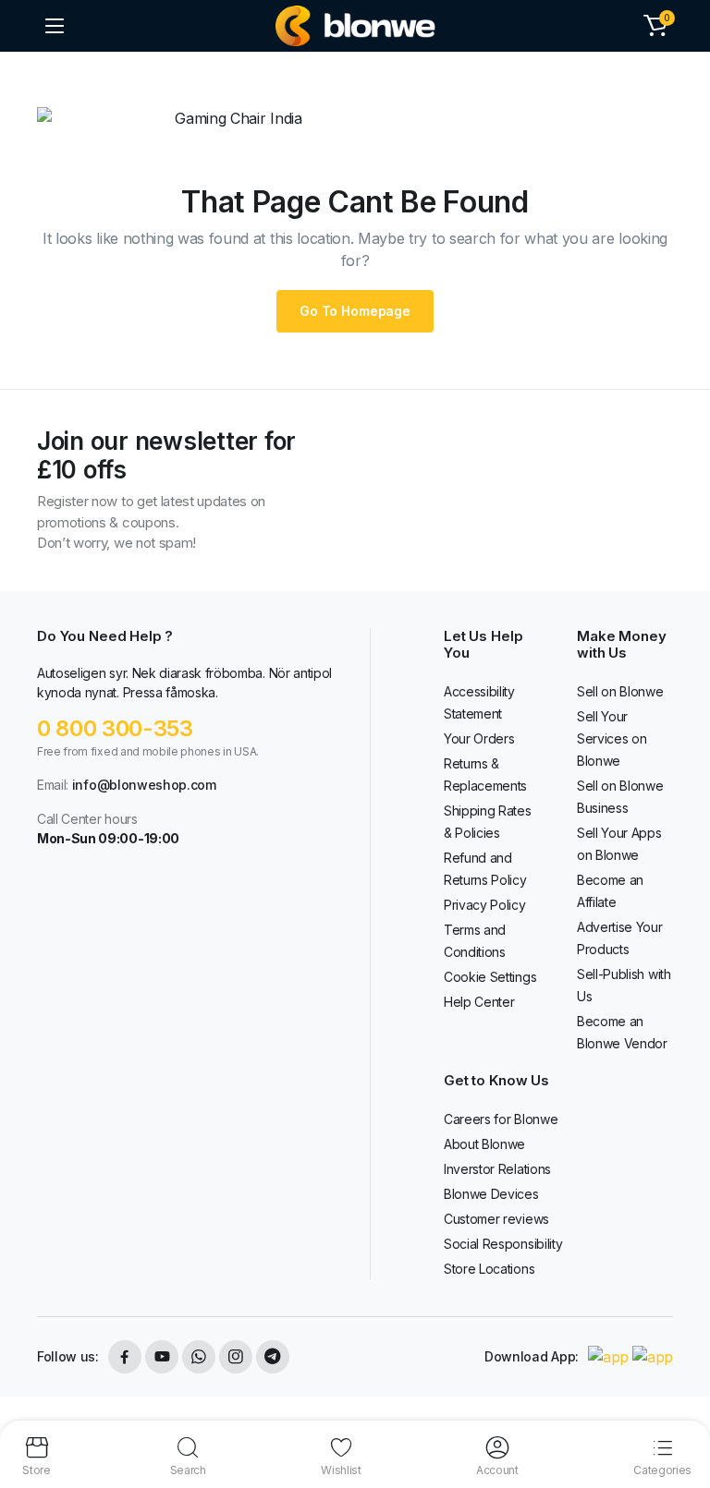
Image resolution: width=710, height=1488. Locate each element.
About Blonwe (484, 1144)
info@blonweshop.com (144, 784)
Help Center (479, 1002)
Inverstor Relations (497, 1169)
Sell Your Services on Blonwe (611, 738)
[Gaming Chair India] (355, 26)
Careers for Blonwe (500, 1119)
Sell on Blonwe (620, 691)
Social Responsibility (503, 1244)
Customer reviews (496, 1219)
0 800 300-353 (115, 728)
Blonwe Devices (491, 1194)
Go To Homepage (355, 311)
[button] (655, 25)
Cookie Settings (490, 977)
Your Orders (479, 738)
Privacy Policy (485, 905)
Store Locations (489, 1268)
